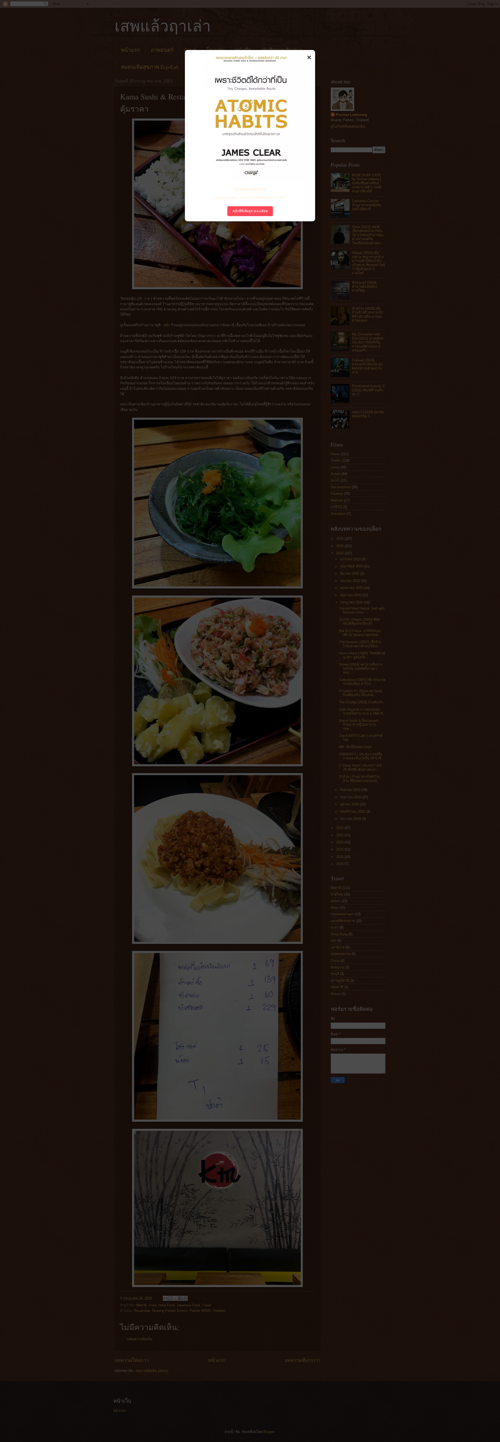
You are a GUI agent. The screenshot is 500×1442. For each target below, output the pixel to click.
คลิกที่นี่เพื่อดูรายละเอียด (250, 211)
